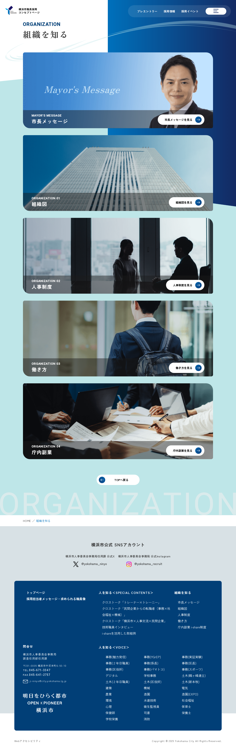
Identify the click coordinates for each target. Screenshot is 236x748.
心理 (109, 706)
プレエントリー (147, 11)
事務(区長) (189, 663)
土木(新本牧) (191, 681)
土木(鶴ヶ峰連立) (194, 675)
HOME (27, 521)
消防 (147, 719)
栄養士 (186, 712)
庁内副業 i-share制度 (192, 627)
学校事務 (150, 675)
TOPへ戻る (121, 480)
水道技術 (150, 700)
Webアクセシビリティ (27, 741)
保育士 (186, 706)
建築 (109, 688)
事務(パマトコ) (154, 669)
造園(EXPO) (190, 694)
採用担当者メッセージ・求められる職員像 (56, 599)
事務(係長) (151, 663)
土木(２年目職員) (118, 681)
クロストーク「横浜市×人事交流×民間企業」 (134, 621)
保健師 (110, 712)
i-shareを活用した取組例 (119, 633)
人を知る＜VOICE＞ (114, 647)
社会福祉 (188, 700)
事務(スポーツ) (192, 669)
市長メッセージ (189, 602)
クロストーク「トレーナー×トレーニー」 (131, 602)
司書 (147, 712)
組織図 (182, 608)
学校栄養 (112, 719)
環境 (109, 700)
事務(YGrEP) (152, 657)
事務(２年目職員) (118, 663)
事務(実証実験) (192, 657)
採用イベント (190, 11)
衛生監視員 (151, 706)
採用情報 (169, 11)
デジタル (112, 675)
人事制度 (184, 614)
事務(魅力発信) (116, 657)
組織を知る (182, 592)
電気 (185, 688)
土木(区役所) (153, 681)
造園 (147, 694)
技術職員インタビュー (117, 627)
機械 (147, 688)
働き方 (182, 621)
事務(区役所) (114, 669)
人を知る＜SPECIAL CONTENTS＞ (126, 592)
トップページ (35, 592)
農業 (109, 694)
